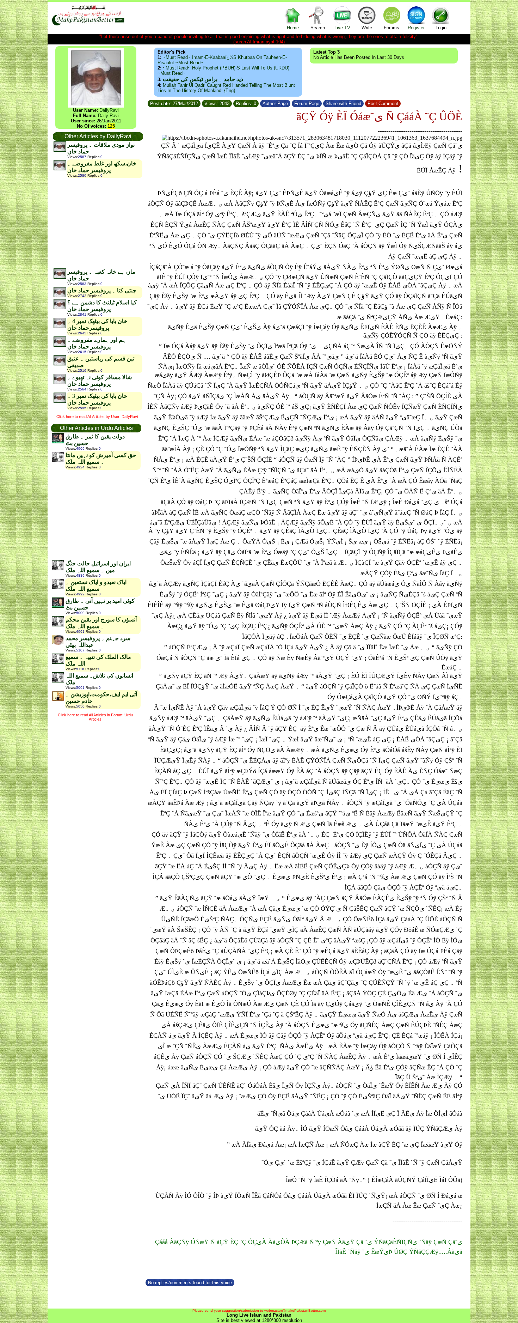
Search (317, 27)
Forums (391, 27)
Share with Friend (343, 103)
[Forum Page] (322, 102)
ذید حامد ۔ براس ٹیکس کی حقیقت (203, 79)
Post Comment (383, 103)
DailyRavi (109, 110)
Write (367, 27)
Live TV (342, 27)
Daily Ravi (108, 115)
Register (416, 27)
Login (441, 27)
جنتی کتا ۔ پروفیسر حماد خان (101, 290)
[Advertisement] (98, 223)
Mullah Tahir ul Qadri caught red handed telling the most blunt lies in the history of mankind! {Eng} (226, 88)
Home (293, 27)
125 (111, 126)
